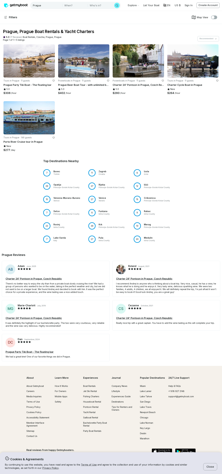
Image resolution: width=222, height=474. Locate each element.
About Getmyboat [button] (35, 386)
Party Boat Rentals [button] (92, 431)
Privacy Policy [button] (50, 467)
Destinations (118, 401)
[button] (151, 5)
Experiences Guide (121, 396)
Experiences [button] (90, 377)
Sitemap (30, 431)
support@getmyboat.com (181, 396)
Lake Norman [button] (146, 423)
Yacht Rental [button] (89, 412)
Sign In (189, 5)
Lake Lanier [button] (145, 391)
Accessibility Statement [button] (37, 417)
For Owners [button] (60, 391)
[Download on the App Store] (162, 452)
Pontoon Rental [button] (90, 407)
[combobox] (46, 5)
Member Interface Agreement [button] (35, 424)
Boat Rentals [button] (89, 386)
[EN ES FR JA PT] (166, 5)
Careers (30, 391)
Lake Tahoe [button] (146, 396)
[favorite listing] (53, 80)
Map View (202, 17)
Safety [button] (58, 401)
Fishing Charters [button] (91, 396)
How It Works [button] (61, 386)
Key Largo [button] (145, 428)
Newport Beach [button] (148, 412)
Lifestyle (116, 391)
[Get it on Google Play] (185, 452)
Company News (119, 386)
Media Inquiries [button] (34, 396)
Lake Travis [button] (145, 407)
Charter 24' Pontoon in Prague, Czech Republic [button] (34, 278)
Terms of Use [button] (89, 464)
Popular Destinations (152, 377)
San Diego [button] (145, 401)
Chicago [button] (144, 417)
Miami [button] (143, 386)
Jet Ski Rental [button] (90, 391)
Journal (116, 377)
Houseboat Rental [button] (92, 401)
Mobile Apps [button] (61, 396)
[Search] (117, 5)
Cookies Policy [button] (33, 412)
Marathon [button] (144, 438)
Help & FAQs (174, 386)
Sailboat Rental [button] (90, 417)
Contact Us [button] (31, 436)
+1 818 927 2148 (176, 391)
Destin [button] (143, 433)
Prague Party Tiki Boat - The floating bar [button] (30, 351)
